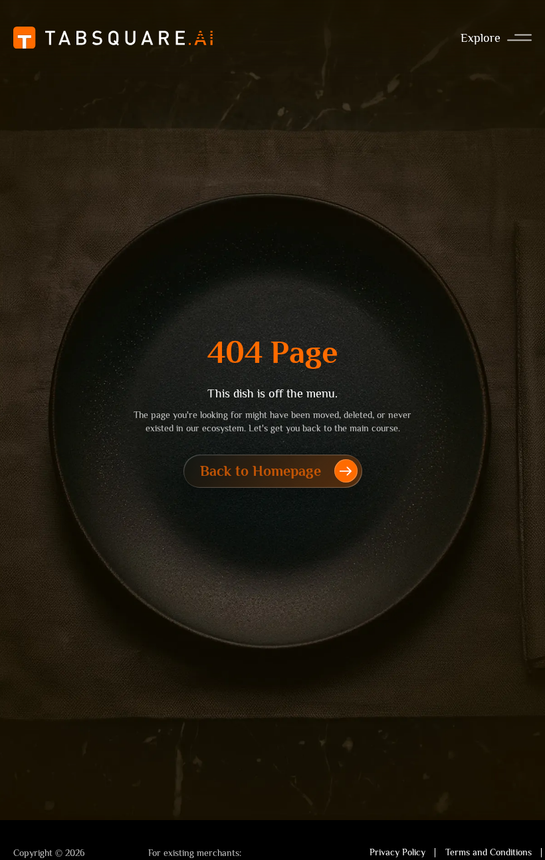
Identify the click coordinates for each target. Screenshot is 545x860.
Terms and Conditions (488, 852)
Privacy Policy (397, 852)
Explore (480, 38)
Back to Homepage (260, 471)
